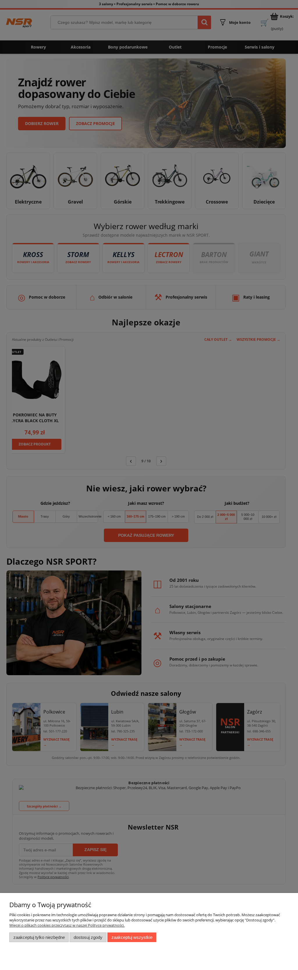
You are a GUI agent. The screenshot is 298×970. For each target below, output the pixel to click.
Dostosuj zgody (88, 937)
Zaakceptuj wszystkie (131, 937)
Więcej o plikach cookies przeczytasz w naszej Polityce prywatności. (67, 925)
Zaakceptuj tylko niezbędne (39, 937)
